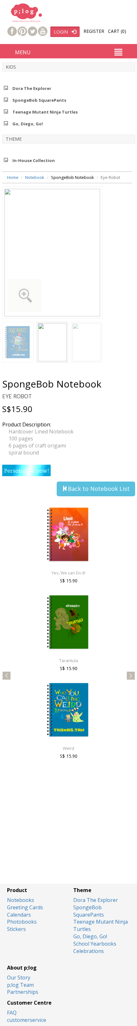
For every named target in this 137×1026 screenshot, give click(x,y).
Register (93, 31)
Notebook (34, 177)
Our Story (18, 977)
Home (12, 177)
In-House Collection (33, 160)
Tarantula (31, 660)
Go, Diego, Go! (27, 124)
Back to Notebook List (99, 488)
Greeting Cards (25, 907)
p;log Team (20, 984)
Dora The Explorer (31, 88)
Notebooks (20, 900)
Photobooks (22, 921)
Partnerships (22, 991)
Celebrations (88, 951)
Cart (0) (117, 31)
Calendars (19, 914)
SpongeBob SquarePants (39, 100)
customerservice (26, 1019)
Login (63, 32)
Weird (31, 748)
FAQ (12, 1012)
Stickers (16, 929)
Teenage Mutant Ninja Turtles (45, 112)
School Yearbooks (94, 943)
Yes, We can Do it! (31, 573)
